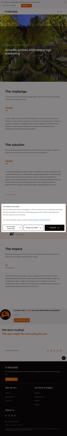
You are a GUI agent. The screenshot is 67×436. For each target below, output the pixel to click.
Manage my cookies (32, 227)
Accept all (53, 227)
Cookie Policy (45, 220)
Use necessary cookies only (11, 227)
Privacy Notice (33, 220)
